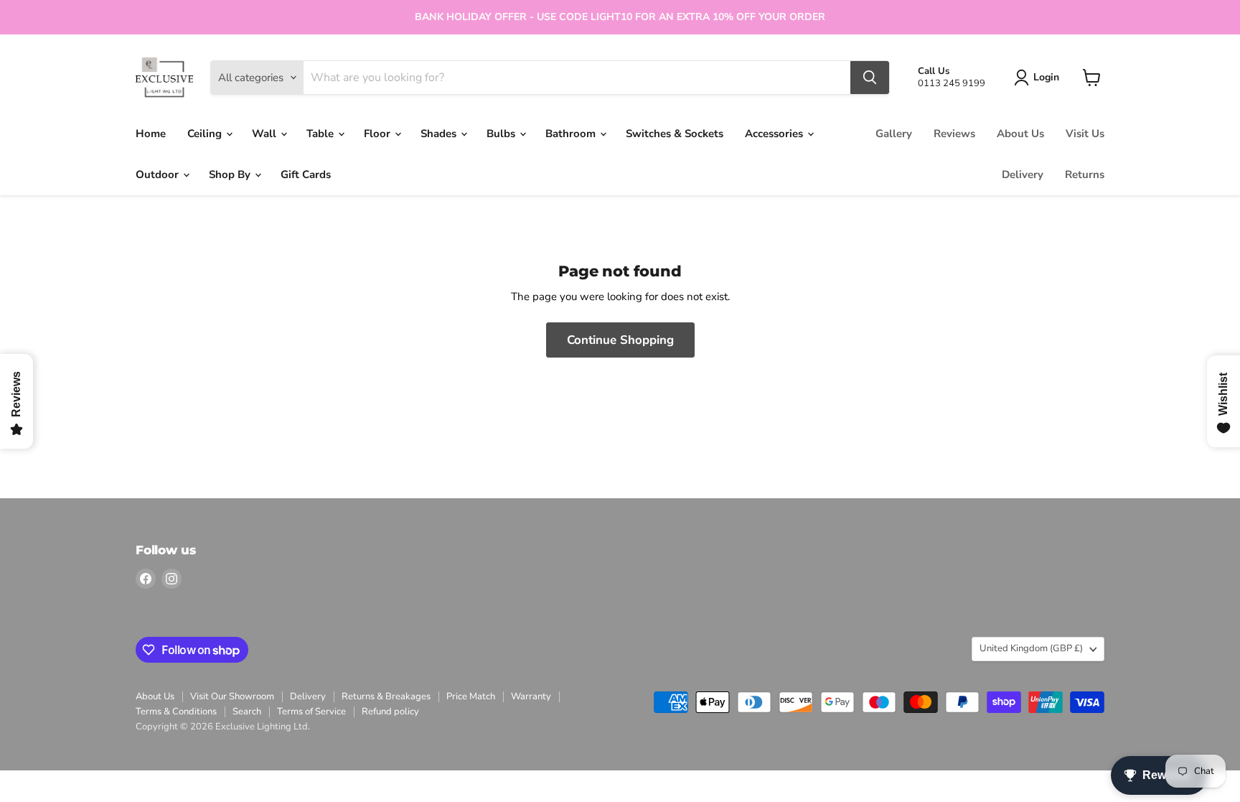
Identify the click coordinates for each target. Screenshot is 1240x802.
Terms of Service (311, 711)
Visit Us (1085, 133)
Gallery (893, 133)
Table (321, 133)
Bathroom (571, 133)
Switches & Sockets (674, 133)
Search (246, 711)
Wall (265, 133)
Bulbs (502, 133)
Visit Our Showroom (232, 696)
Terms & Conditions (176, 711)
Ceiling (206, 133)
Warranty (531, 696)
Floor (378, 133)
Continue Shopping (620, 340)
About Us (1020, 133)
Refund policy (390, 711)
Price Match (470, 696)
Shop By (231, 174)
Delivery (1022, 174)
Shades (440, 133)
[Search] (869, 77)
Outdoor (159, 174)
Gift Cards (306, 174)
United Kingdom (1031, 648)
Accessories (775, 133)
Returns (1084, 174)
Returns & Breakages (386, 696)
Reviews (954, 133)
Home (151, 133)
